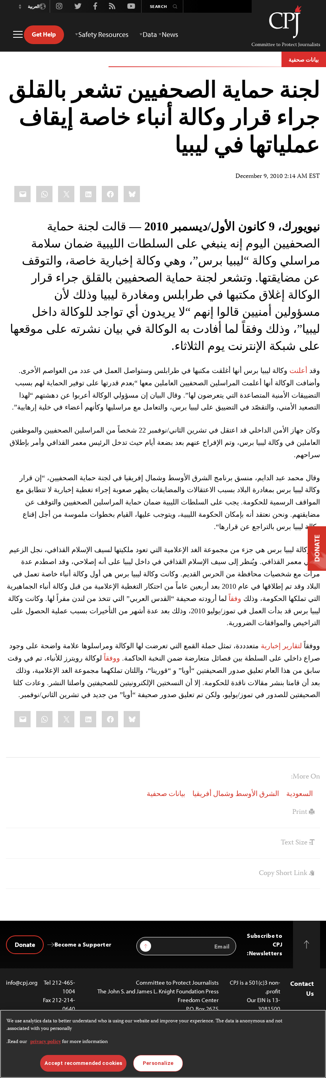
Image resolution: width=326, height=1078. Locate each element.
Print (300, 812)
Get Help (44, 34)
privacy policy (45, 1042)
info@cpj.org (21, 982)
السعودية (299, 794)
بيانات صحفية (304, 59)
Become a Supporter (82, 944)
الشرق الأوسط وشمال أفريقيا (235, 794)
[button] (20, 6)
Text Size (295, 843)
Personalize (158, 1063)
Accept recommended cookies (83, 1063)
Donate (25, 945)
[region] (163, 1044)
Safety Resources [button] (103, 34)
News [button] (170, 34)
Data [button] (150, 34)
